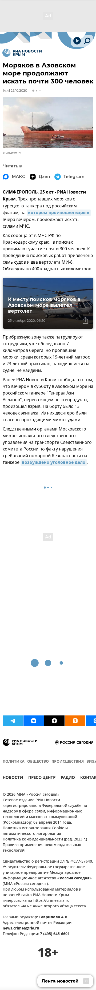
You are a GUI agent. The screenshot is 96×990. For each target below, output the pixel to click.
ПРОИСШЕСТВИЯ (67, 762)
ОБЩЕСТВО (38, 762)
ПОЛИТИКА (14, 762)
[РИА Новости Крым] (22, 53)
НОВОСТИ (13, 778)
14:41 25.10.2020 (15, 90)
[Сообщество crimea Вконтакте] (33, 720)
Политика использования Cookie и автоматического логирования (35, 831)
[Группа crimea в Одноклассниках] (75, 720)
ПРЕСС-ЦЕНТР (41, 778)
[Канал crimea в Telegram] (13, 720)
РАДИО (68, 778)
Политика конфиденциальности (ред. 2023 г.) (45, 839)
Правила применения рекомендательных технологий (42, 848)
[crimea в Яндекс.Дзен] (54, 720)
